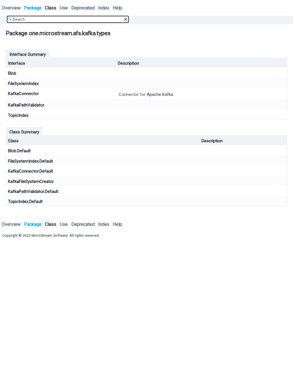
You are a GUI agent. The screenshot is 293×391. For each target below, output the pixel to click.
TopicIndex (18, 115)
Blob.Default (19, 150)
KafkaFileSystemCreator (31, 181)
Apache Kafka (160, 94)
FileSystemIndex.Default (30, 161)
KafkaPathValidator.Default (33, 191)
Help (117, 8)
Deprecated (83, 8)
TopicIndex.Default (25, 201)
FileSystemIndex (23, 83)
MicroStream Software (49, 235)
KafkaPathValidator (26, 105)
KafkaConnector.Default (30, 171)
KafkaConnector (23, 93)
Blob (12, 73)
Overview (11, 8)
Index (103, 8)
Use (64, 8)
